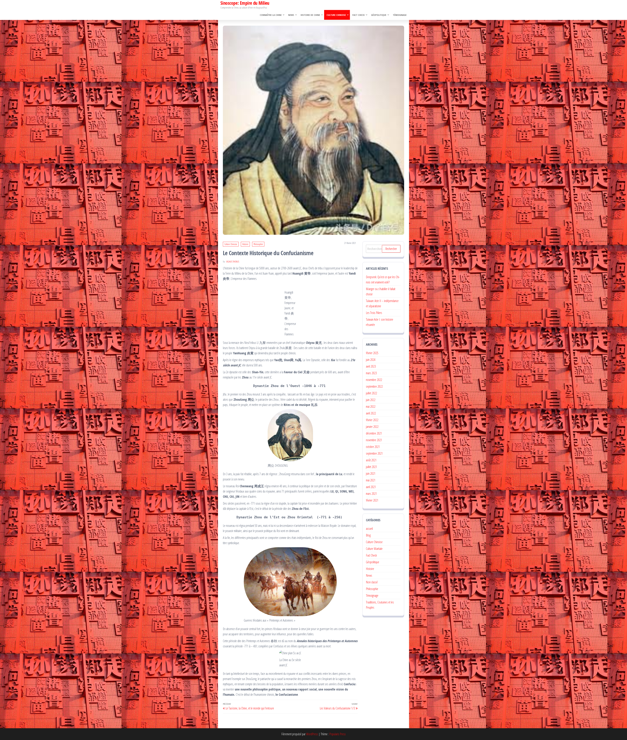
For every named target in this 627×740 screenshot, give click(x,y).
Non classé (372, 582)
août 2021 (371, 460)
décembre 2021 (374, 433)
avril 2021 (371, 487)
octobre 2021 (373, 446)
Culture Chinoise (336, 14)
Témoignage (400, 14)
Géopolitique (378, 14)
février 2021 (372, 500)
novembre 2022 (374, 380)
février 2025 (372, 353)
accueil (369, 528)
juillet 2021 (371, 467)
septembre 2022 (374, 386)
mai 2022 (370, 406)
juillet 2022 (371, 393)
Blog (368, 535)
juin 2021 (370, 473)
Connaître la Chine (271, 14)
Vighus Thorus (232, 261)
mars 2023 (371, 373)
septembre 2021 (374, 453)
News (291, 14)
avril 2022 (371, 413)
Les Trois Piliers (374, 313)
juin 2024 (370, 359)
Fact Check (358, 14)
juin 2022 (370, 400)
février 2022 (372, 420)
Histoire (245, 244)
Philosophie (258, 244)
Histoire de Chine (310, 14)
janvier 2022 (372, 426)
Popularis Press (337, 734)
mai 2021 (370, 480)
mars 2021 (371, 493)
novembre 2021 (374, 440)
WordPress (312, 734)
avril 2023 (371, 366)
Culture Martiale (374, 548)
